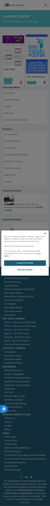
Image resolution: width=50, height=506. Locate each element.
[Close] (45, 233)
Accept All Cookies (25, 263)
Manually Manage (24, 270)
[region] (25, 253)
